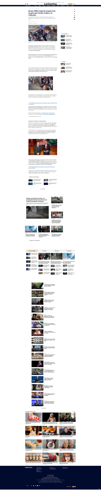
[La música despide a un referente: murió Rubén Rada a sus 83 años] (44, 332)
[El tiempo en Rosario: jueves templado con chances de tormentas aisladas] (44, 301)
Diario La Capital (38, 467)
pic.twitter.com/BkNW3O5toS (49, 114)
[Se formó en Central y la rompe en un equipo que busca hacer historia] (32, 269)
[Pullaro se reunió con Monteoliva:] (44, 317)
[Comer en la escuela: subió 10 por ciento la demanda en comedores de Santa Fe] (44, 356)
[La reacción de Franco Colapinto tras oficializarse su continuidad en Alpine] (67, 68)
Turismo (63, 2)
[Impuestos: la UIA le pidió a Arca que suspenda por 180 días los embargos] (44, 325)
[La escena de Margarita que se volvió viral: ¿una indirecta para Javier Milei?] (50, 180)
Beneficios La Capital (58, 2)
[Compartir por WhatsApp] (74, 13)
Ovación (44, 5)
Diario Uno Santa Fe (39, 468)
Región (39, 5)
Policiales (53, 5)
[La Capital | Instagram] (35, 485)
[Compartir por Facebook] (74, 9)
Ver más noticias (43, 408)
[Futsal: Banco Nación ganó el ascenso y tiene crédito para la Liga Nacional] (44, 273)
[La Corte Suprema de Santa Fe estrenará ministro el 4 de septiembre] (44, 395)
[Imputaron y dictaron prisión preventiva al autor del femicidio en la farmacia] (57, 269)
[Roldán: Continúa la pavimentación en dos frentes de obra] (67, 64)
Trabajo (45, 2)
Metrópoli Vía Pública (39, 471)
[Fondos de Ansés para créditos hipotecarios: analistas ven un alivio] (44, 340)
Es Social (72, 5)
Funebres (53, 2)
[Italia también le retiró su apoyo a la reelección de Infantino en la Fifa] (44, 379)
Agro (58, 5)
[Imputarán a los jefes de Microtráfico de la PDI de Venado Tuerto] (44, 387)
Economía (48, 5)
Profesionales (49, 2)
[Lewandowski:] (44, 403)
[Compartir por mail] (74, 19)
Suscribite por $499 (70, 3)
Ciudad (35, 5)
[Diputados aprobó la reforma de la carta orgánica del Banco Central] (44, 348)
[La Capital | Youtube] (37, 485)
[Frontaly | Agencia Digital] (73, 486)
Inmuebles (38, 2)
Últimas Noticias (28, 5)
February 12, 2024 (38, 116)
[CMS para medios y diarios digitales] (69, 486)
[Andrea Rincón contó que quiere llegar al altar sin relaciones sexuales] (67, 71)
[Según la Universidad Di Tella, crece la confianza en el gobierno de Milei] (35, 184)
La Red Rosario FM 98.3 (53, 468)
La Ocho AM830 (52, 467)
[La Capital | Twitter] (33, 485)
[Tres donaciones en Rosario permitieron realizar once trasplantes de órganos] (57, 232)
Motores (42, 2)
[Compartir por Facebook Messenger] (74, 17)
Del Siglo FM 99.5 (65, 467)
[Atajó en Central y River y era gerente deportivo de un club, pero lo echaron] (67, 36)
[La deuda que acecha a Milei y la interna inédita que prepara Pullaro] (50, 184)
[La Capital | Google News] (39, 485)
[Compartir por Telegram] (74, 15)
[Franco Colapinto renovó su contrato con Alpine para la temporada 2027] (44, 269)
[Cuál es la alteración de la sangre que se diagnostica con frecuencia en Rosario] (31, 232)
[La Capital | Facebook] (31, 485)
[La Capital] (50, 4)
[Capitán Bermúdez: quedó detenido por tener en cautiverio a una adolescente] (57, 273)
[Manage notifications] (99, 489)
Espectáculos (63, 5)
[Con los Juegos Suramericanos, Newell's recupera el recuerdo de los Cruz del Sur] (44, 286)
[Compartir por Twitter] (74, 11)
